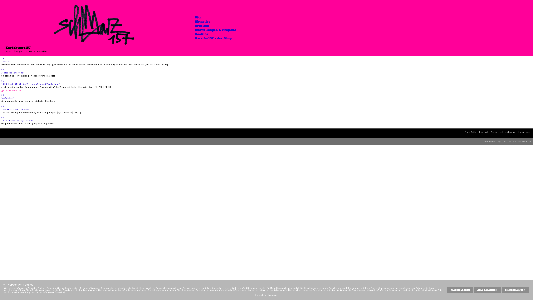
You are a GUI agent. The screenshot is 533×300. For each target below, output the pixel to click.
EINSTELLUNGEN (515, 290)
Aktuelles (202, 22)
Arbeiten (202, 26)
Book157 (202, 34)
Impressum (524, 132)
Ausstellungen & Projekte (215, 30)
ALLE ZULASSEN (460, 290)
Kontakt (483, 132)
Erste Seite (470, 132)
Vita (198, 17)
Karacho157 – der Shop (213, 38)
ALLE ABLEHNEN (487, 290)
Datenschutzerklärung (503, 132)
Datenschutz (260, 295)
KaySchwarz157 (18, 48)
